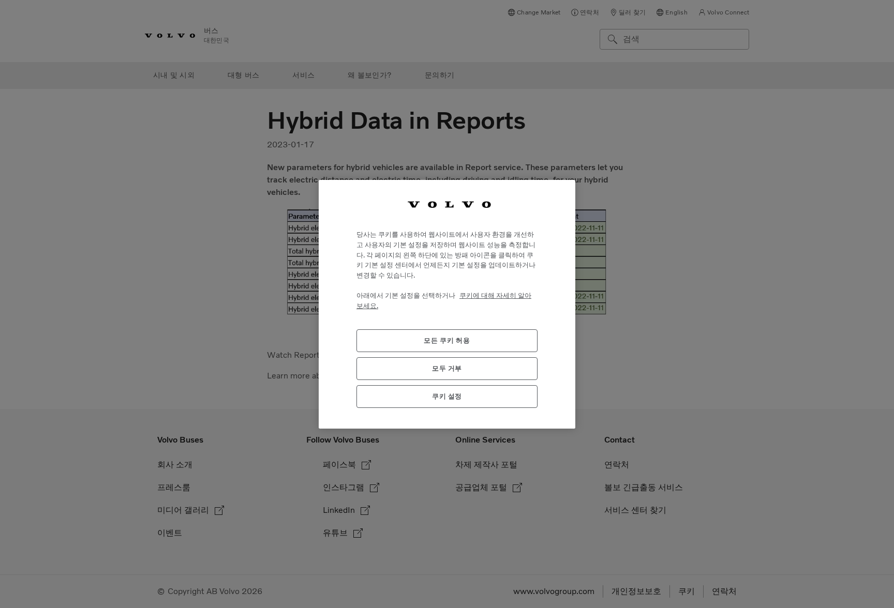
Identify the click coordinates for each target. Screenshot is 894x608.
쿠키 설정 (447, 396)
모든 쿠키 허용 (447, 340)
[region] (447, 304)
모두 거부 (447, 368)
